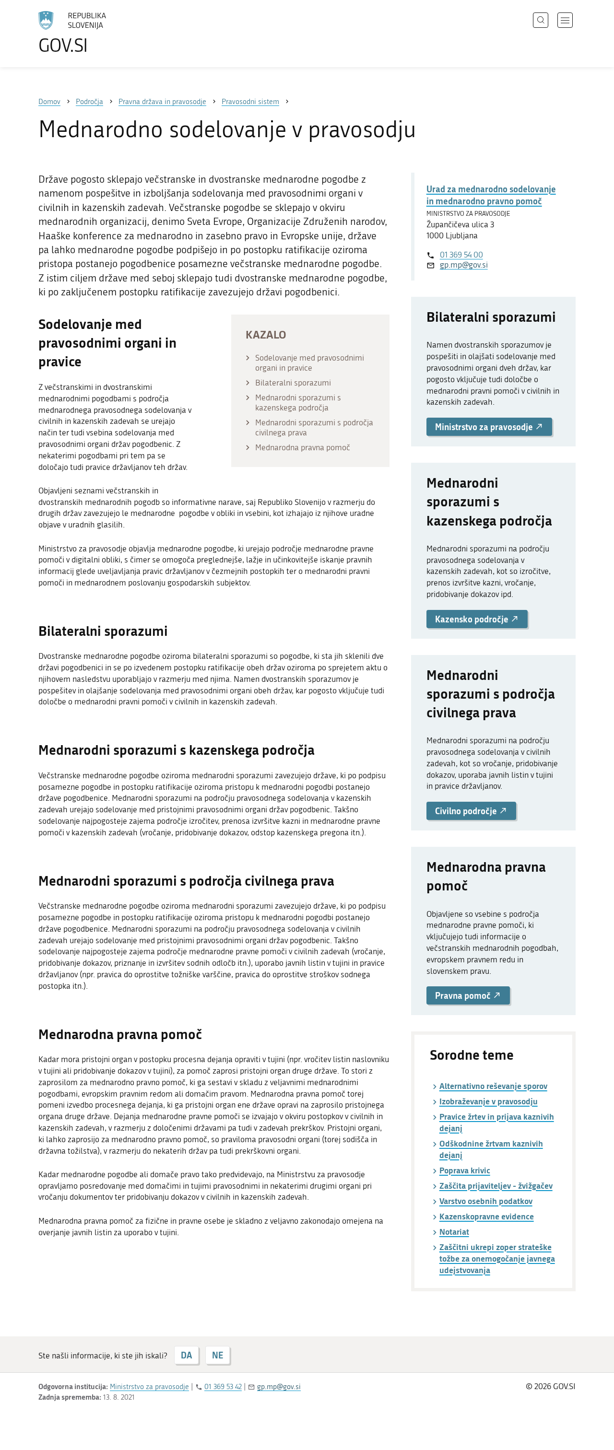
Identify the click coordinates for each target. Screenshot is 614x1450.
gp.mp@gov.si (464, 264)
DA (186, 1355)
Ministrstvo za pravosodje (149, 1386)
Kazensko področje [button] (472, 619)
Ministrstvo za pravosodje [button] (485, 427)
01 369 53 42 (223, 1386)
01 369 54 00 (461, 254)
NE (217, 1355)
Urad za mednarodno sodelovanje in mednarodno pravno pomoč (491, 195)
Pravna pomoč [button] (464, 995)
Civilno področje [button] (467, 811)
